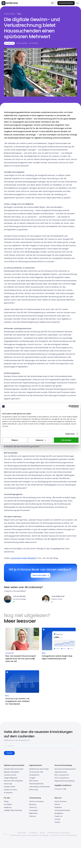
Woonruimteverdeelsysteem (65, 769)
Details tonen (70, 434)
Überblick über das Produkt (13, 769)
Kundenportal (34, 775)
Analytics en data (10, 790)
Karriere (57, 822)
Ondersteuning (9, 14)
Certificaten (21, 833)
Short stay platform (62, 775)
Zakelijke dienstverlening (13, 810)
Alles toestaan (66, 440)
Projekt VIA (58, 816)
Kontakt (57, 819)
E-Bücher (32, 816)
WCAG (42, 833)
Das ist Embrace (60, 801)
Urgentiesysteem (61, 772)
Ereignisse (58, 807)
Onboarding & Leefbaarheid (39, 787)
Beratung (32, 804)
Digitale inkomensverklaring (64, 781)
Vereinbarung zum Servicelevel (58, 833)
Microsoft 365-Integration (13, 781)
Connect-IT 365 (60, 789)
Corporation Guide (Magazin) (23, 558)
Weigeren (15, 440)
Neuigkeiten (59, 813)
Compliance (33, 833)
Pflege (6, 801)
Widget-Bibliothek (10, 778)
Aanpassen (39, 440)
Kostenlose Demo (66, 3)
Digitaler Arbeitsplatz (11, 772)
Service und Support (36, 801)
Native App (8, 784)
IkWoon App (33, 790)
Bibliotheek (33, 813)
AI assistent (8, 792)
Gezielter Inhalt (9, 787)
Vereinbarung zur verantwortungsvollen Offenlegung (29, 835)
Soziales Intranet (10, 775)
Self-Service (33, 781)
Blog (19, 14)
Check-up (33, 807)
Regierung (7, 807)
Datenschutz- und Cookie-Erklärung (64, 835)
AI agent (32, 778)
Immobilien (8, 804)
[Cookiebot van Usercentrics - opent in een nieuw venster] (70, 406)
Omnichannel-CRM (36, 772)
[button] (53, 3)
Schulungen (33, 810)
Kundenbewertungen (62, 810)
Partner (57, 804)
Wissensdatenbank (36, 784)
